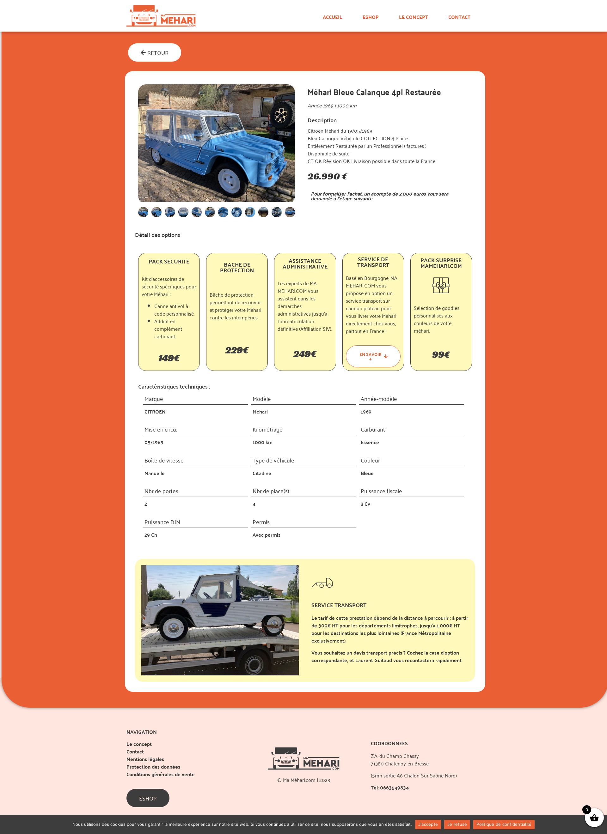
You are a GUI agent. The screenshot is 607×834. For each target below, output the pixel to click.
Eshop (371, 16)
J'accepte (428, 824)
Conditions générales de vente (160, 774)
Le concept (413, 16)
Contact (459, 16)
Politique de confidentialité (503, 824)
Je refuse (457, 824)
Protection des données (153, 766)
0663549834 (394, 787)
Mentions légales (145, 759)
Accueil (332, 16)
